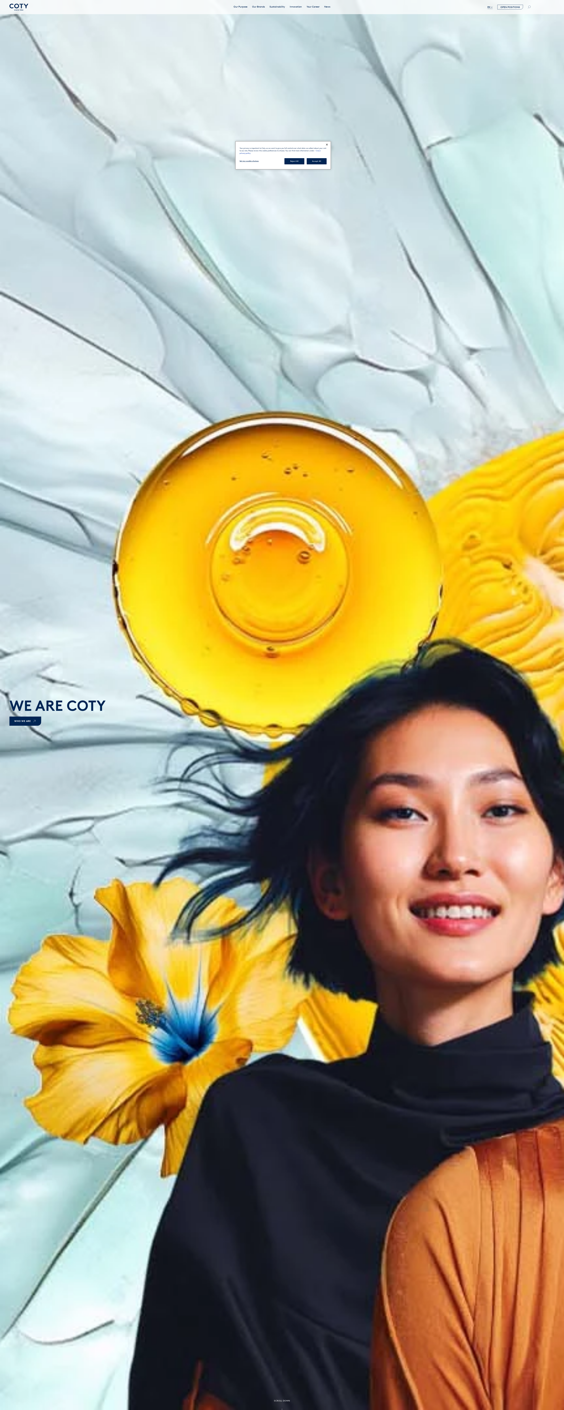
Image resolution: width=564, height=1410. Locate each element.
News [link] (327, 6)
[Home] (18, 7)
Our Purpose (240, 6)
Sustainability (277, 6)
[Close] (327, 144)
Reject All (294, 161)
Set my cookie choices (249, 161)
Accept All (316, 161)
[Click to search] (529, 7)
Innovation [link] (296, 6)
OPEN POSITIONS (510, 7)
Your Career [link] (313, 6)
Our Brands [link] (258, 6)
